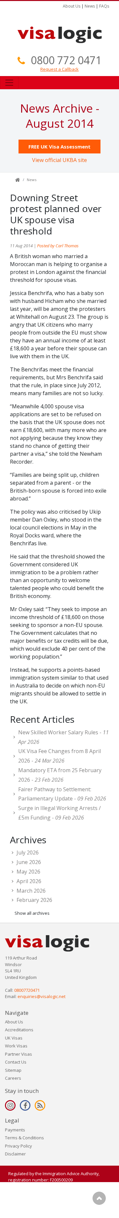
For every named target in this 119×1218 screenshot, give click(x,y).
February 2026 (34, 900)
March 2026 (31, 890)
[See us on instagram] (10, 1105)
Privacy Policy (18, 1146)
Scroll (99, 1198)
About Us (71, 6)
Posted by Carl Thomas (58, 246)
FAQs (104, 6)
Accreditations (19, 1030)
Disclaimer (15, 1154)
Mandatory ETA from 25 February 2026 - (59, 775)
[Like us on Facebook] (25, 1105)
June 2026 (29, 862)
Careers (13, 1078)
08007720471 (27, 990)
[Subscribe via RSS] (40, 1105)
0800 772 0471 (66, 60)
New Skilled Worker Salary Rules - (63, 737)
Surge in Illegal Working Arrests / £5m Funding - (59, 812)
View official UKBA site (59, 160)
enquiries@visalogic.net (41, 996)
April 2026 (29, 881)
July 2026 (28, 852)
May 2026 (28, 871)
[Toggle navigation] (9, 82)
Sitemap (13, 1070)
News (90, 6)
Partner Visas (18, 1054)
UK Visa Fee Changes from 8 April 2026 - (59, 755)
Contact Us (15, 1062)
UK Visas (13, 1038)
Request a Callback (59, 69)
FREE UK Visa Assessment (59, 146)
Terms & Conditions (24, 1138)
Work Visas (16, 1046)
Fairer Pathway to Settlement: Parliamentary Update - (62, 794)
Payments (15, 1130)
